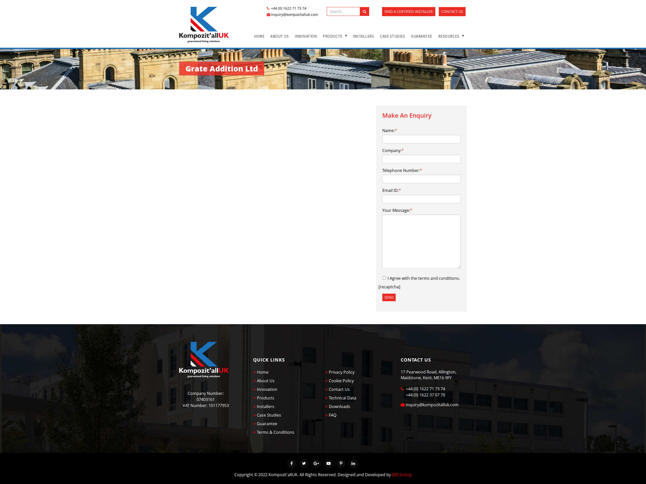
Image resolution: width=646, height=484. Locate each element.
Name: (389, 130)
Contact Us (452, 11)
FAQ (332, 415)
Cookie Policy (341, 381)
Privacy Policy (342, 372)
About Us (280, 36)
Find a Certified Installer (409, 11)
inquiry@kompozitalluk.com (294, 14)
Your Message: (397, 210)
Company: (393, 150)
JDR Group (402, 474)
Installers (363, 36)
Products (332, 36)
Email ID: (391, 190)
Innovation (306, 36)
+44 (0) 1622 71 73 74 (288, 8)
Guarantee (421, 36)
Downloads (339, 406)
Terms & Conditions (275, 432)
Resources (449, 36)
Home (259, 36)
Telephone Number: (402, 170)
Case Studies (392, 36)
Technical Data (342, 398)
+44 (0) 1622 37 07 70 (425, 395)
